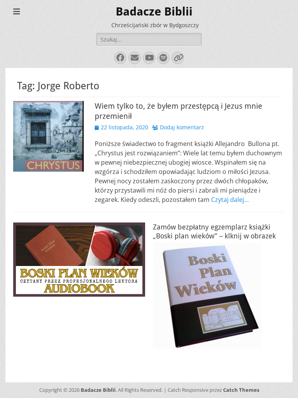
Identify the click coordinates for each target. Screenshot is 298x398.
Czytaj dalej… (230, 199)
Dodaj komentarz (182, 127)
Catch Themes (241, 389)
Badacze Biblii (154, 11)
